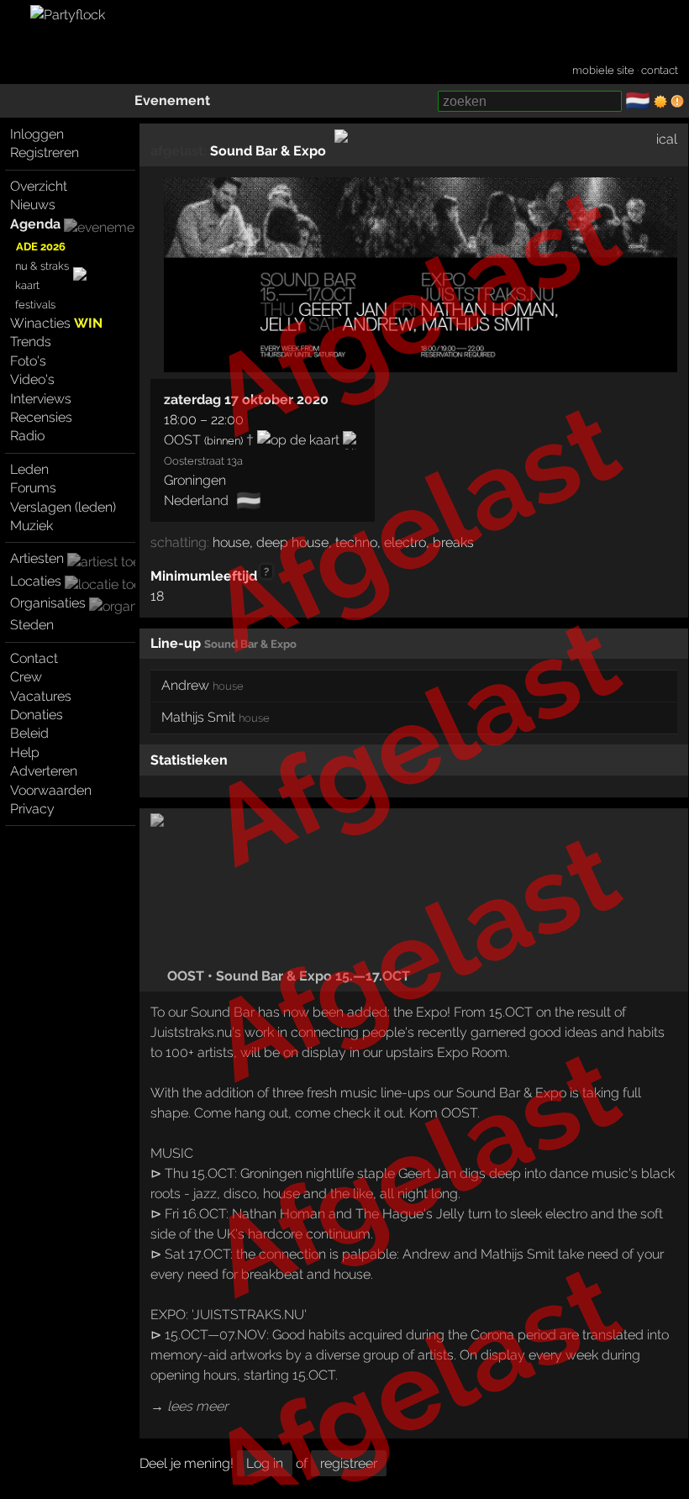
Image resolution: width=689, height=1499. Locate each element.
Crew (26, 677)
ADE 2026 (41, 246)
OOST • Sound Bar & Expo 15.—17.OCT (287, 976)
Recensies (41, 417)
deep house (292, 542)
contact (659, 70)
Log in (264, 1463)
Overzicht (38, 186)
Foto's (28, 361)
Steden (32, 625)
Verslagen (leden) (63, 507)
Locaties (35, 581)
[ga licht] (660, 101)
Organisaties (48, 603)
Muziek (31, 526)
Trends (30, 342)
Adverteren (43, 771)
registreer (348, 1463)
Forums (33, 488)
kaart (27, 285)
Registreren (44, 152)
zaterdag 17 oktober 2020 (246, 400)
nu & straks (42, 266)
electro (405, 542)
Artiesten (37, 558)
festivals (35, 304)
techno (356, 542)
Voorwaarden (51, 790)
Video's (32, 379)
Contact (34, 658)
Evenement (172, 100)
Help (24, 752)
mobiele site (603, 70)
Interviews (40, 399)
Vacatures (40, 696)
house (231, 542)
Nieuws (32, 205)
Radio (27, 436)
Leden (29, 469)
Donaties (36, 715)
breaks (453, 542)
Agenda (35, 224)
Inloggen (37, 134)
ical (666, 139)
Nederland (196, 500)
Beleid (29, 733)
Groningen (195, 480)
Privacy (32, 809)
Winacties (56, 323)
